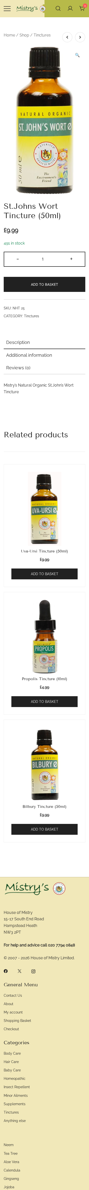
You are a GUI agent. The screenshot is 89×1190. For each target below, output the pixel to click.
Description (18, 342)
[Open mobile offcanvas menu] (7, 8)
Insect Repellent (17, 1087)
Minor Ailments (16, 1095)
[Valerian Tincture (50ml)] (80, 37)
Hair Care (11, 1062)
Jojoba (9, 1187)
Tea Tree (11, 1153)
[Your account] (70, 8)
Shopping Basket (17, 1020)
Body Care (12, 1053)
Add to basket (44, 284)
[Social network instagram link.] (33, 970)
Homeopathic (14, 1078)
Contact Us (13, 995)
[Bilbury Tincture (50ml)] (44, 764)
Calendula (12, 1170)
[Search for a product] (58, 8)
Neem (9, 1145)
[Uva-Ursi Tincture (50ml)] (44, 509)
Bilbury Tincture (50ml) (44, 806)
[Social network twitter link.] (20, 970)
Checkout (11, 1029)
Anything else (15, 1121)
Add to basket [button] (44, 574)
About (8, 1004)
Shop (24, 35)
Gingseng (11, 1178)
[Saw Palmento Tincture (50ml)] (67, 37)
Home (9, 35)
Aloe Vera (11, 1162)
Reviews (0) (18, 367)
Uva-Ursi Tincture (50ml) (44, 551)
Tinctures (42, 35)
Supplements (14, 1104)
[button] (77, 55)
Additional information (29, 355)
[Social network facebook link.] (6, 970)
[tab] (44, 342)
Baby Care (12, 1070)
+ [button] (71, 259)
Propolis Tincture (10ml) (44, 678)
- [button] (17, 259)
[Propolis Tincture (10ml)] (44, 637)
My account (13, 1012)
